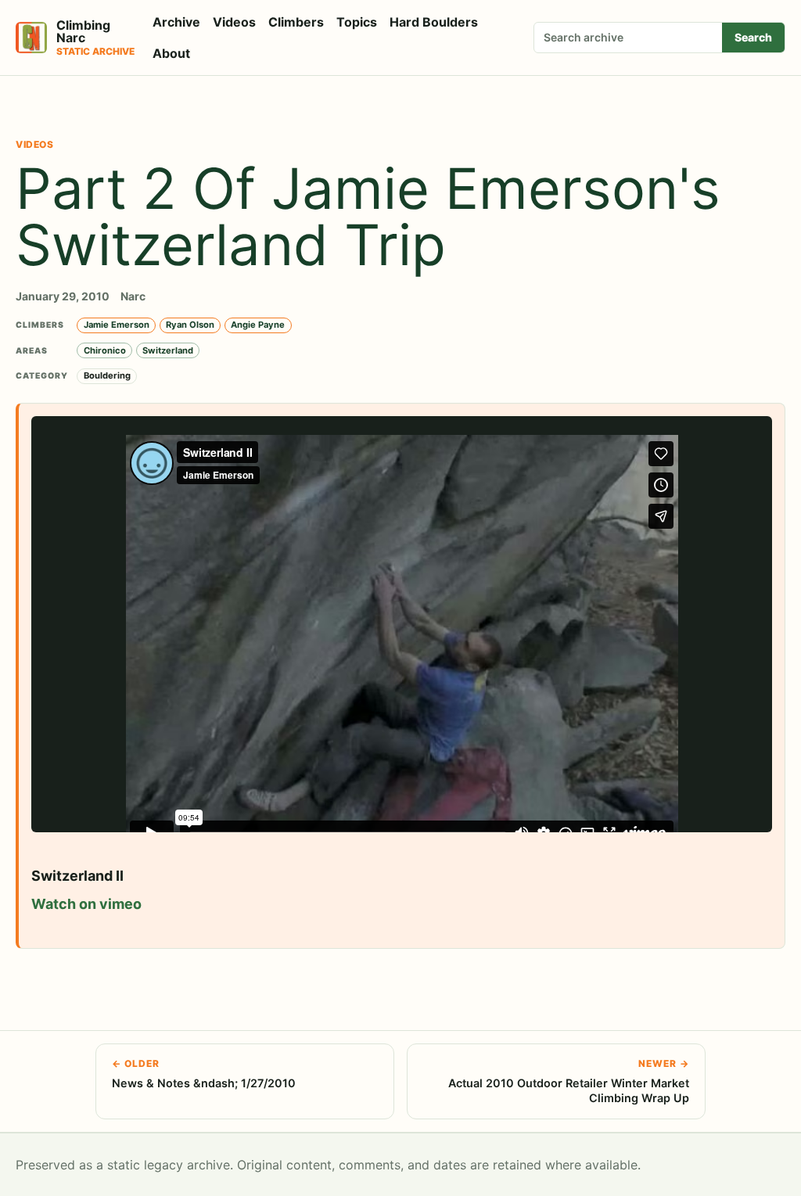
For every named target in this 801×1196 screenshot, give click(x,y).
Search (753, 37)
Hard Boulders (434, 22)
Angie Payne (258, 324)
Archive (176, 22)
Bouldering (107, 375)
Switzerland (167, 350)
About (171, 53)
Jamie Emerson (116, 324)
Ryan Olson (190, 324)
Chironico (105, 350)
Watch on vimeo (86, 904)
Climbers (296, 22)
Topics (356, 22)
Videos (234, 22)
